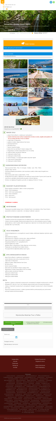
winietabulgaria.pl (24, 401)
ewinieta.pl (31, 383)
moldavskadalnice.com (44, 386)
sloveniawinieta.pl (10, 391)
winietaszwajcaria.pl (19, 406)
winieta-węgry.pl (18, 400)
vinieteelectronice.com (42, 397)
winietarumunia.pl (22, 404)
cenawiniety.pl (40, 377)
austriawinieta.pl (21, 375)
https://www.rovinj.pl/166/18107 (12, 129)
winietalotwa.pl (26, 403)
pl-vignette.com (45, 388)
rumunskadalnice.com (44, 389)
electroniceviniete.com (42, 382)
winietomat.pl (49, 406)
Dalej (27, 307)
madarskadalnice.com (31, 386)
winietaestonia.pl (8, 403)
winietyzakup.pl (23, 409)
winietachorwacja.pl (35, 401)
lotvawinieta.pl (46, 385)
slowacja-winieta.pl (45, 391)
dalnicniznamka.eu (21, 380)
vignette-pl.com (9, 395)
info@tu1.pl (8, 7)
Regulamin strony (40, 361)
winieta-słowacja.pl (47, 398)
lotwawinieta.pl (9, 386)
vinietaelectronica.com (29, 397)
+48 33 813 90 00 (10, 4)
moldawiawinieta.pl (11, 388)
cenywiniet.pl (49, 377)
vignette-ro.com (30, 395)
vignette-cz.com (47, 394)
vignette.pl (48, 395)
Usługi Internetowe (40, 365)
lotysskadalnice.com (20, 386)
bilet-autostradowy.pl (31, 375)
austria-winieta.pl (11, 375)
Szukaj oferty (15, 359)
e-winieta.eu (49, 380)
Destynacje (15, 363)
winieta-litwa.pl (37, 398)
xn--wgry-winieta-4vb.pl (28, 411)
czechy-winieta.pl (23, 379)
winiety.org (6, 408)
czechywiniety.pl (44, 379)
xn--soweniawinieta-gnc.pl (14, 411)
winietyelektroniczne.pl (27, 408)
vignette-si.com (40, 395)
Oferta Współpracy (40, 367)
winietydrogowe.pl (15, 408)
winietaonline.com (47, 403)
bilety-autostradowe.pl (43, 375)
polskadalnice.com (10, 389)
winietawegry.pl (40, 406)
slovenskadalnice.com (21, 391)
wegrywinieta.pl (8, 398)
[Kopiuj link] (21, 129)
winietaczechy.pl (45, 401)
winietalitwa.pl (17, 403)
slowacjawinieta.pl (10, 392)
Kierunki (15, 361)
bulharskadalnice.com (30, 377)
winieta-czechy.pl (27, 398)
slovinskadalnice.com (34, 391)
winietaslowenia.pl (8, 406)
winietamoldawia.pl (36, 403)
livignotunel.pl (27, 385)
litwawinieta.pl (18, 385)
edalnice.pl (18, 382)
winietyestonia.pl (39, 408)
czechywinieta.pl (34, 379)
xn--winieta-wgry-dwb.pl (28, 412)
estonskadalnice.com (21, 383)
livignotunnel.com (36, 385)
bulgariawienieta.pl (8, 377)
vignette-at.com (27, 394)
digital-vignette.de (31, 380)
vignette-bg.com (37, 394)
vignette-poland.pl (19, 395)
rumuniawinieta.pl (33, 389)
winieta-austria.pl (17, 398)
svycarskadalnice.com (32, 392)
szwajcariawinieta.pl (45, 392)
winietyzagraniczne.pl (12, 409)
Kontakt (15, 367)
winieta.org (26, 400)
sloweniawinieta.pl (21, 392)
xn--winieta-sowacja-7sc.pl (41, 411)
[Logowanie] (7, 9)
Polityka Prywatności (40, 359)
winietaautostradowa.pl (12, 401)
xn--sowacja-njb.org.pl (43, 409)
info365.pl (37, 383)
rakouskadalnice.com (22, 389)
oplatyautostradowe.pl (34, 388)
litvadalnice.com (45, 383)
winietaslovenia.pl (32, 404)
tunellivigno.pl (18, 394)
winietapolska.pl (12, 404)
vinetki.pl (20, 397)
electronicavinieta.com (28, 382)
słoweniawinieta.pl (8, 394)
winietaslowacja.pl (43, 404)
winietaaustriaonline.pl (46, 400)
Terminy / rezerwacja (29, 44)
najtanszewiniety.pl (22, 388)
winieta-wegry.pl (8, 400)
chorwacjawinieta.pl (13, 379)
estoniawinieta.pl (10, 383)
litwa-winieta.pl (10, 385)
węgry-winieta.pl (33, 409)
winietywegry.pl (48, 408)
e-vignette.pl (41, 380)
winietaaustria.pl (35, 400)
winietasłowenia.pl (30, 406)
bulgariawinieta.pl (19, 377)
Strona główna (12, 33)
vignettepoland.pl (12, 397)
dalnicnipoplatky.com (9, 380)
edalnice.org (11, 382)
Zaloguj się (15, 365)
